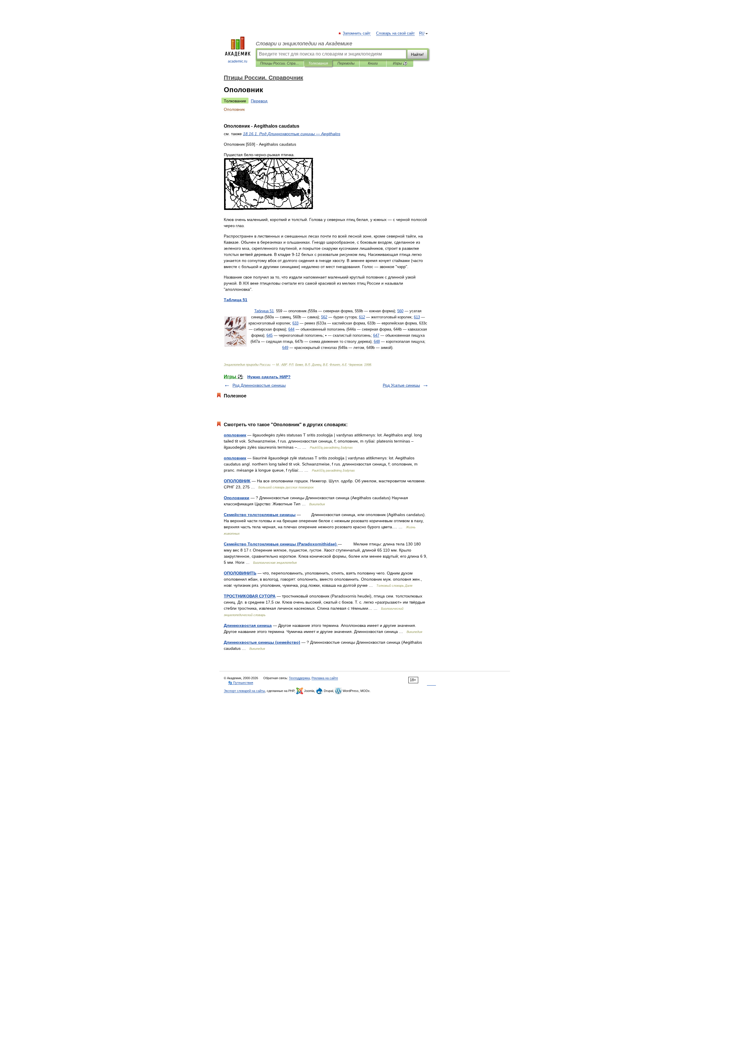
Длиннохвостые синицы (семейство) (262, 642)
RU (421, 33)
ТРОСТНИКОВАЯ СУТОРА (250, 596)
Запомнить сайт (357, 33)
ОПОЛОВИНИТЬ (240, 573)
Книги (373, 63)
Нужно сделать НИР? (269, 376)
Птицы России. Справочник (279, 63)
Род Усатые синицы (401, 385)
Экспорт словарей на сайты (244, 691)
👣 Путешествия (240, 682)
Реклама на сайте (325, 678)
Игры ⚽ (400, 63)
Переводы (346, 63)
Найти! (417, 54)
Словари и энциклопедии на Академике (304, 44)
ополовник (235, 435)
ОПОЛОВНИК (237, 481)
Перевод (259, 101)
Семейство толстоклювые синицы (260, 514)
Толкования (318, 63)
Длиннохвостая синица (248, 625)
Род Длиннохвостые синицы (259, 385)
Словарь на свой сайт (395, 33)
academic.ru (237, 61)
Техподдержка (299, 678)
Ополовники (236, 497)
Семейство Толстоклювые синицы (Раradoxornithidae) (281, 544)
